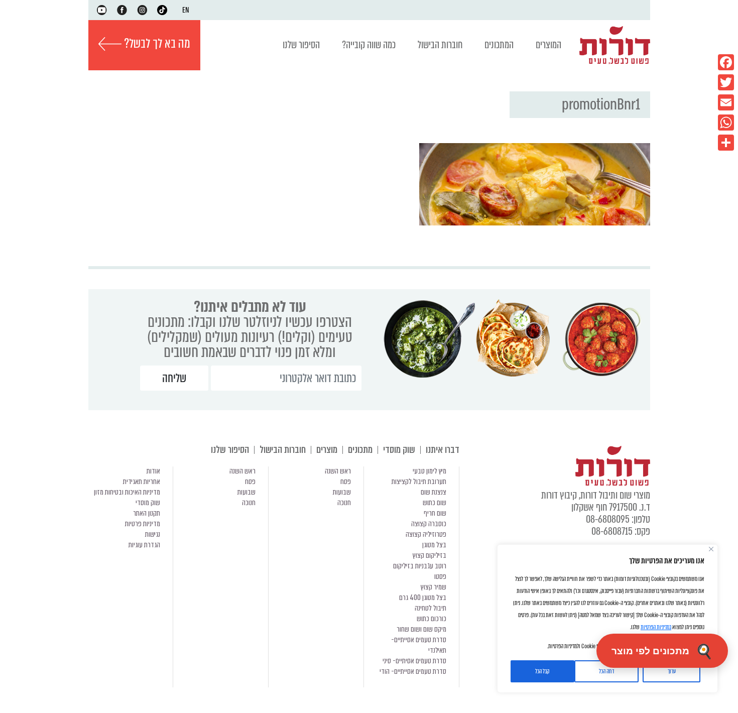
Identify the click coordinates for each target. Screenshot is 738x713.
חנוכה (344, 502)
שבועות (342, 492)
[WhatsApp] (726, 122)
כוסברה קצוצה (428, 523)
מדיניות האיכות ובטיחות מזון (127, 492)
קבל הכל (542, 671)
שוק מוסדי (399, 449)
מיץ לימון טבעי (429, 471)
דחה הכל (606, 671)
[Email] (726, 102)
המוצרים (548, 45)
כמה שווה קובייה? (369, 45)
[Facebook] (726, 62)
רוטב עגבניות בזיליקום (419, 565)
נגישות (152, 534)
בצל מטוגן (434, 544)
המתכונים (499, 45)
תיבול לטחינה (430, 608)
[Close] (711, 549)
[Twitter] (726, 82)
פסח (345, 481)
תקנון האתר (146, 513)
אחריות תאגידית (141, 481)
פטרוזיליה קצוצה (426, 534)
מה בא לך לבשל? (155, 44)
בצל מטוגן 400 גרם (422, 597)
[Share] (726, 143)
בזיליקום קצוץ (429, 555)
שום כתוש (434, 502)
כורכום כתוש (431, 618)
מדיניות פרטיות (142, 523)
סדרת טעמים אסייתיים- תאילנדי (418, 645)
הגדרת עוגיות (144, 544)
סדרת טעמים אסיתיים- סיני (414, 660)
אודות (153, 471)
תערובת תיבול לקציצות (419, 481)
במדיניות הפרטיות (656, 627)
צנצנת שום (433, 492)
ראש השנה (338, 471)
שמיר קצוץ (433, 586)
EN (185, 10)
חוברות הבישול (440, 45)
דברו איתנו (442, 449)
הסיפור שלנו (301, 45)
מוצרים (326, 449)
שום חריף (435, 513)
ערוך (672, 671)
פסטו (440, 576)
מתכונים (360, 449)
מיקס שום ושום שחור (421, 629)
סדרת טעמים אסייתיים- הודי (413, 671)
